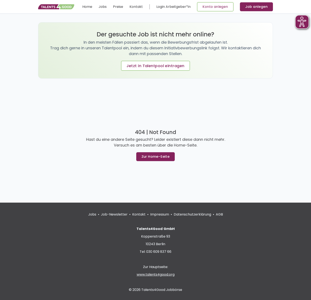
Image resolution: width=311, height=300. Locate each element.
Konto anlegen (215, 6)
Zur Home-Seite (156, 156)
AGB (219, 214)
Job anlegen (256, 6)
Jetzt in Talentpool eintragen (155, 65)
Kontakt (136, 6)
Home (87, 6)
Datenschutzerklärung (192, 214)
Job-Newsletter (114, 214)
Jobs (103, 6)
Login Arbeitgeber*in (173, 6)
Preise (118, 6)
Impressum (159, 214)
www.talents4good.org (156, 274)
